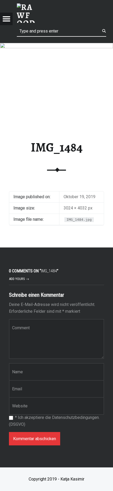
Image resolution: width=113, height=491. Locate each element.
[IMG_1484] (56, 46)
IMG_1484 (57, 147)
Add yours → (19, 279)
